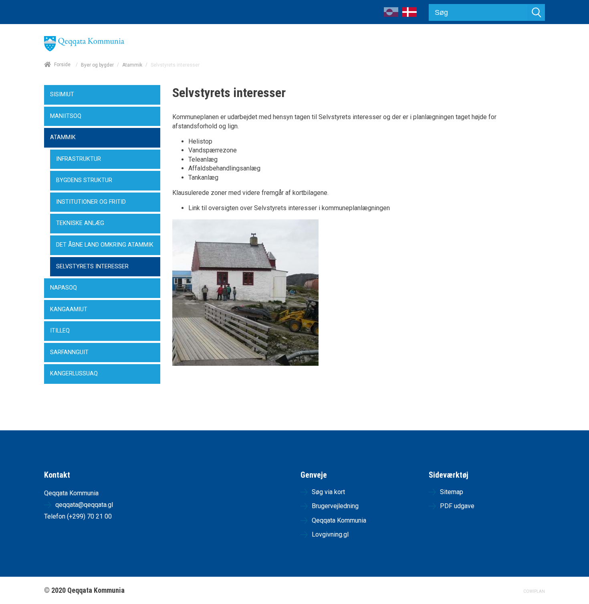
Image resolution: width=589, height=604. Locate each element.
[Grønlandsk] (391, 14)
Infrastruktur (78, 159)
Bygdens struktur (84, 180)
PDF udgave (457, 506)
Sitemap (451, 492)
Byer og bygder (97, 65)
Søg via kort (328, 492)
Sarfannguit (69, 352)
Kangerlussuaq (74, 373)
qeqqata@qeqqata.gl (84, 505)
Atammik (132, 65)
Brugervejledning (335, 506)
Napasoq (63, 287)
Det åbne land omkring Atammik (104, 244)
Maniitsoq (65, 116)
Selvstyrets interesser (92, 266)
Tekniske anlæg (80, 223)
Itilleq (60, 330)
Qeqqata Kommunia (339, 520)
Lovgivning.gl (330, 534)
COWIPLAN (534, 591)
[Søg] (536, 12)
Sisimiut (62, 94)
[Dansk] (409, 14)
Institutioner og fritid (91, 202)
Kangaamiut (68, 309)
